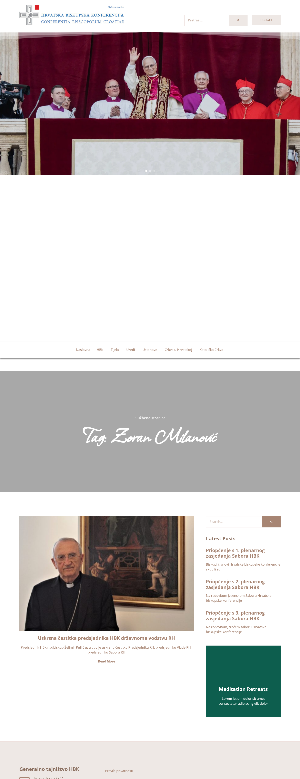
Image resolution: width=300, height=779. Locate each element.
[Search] (238, 20)
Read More (106, 661)
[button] (146, 171)
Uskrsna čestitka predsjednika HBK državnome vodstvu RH (106, 638)
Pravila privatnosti (119, 771)
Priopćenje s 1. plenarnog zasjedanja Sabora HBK (235, 553)
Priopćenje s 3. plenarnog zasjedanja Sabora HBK (235, 615)
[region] (150, 103)
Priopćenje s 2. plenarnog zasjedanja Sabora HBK (235, 584)
